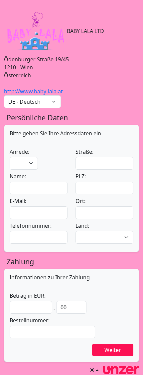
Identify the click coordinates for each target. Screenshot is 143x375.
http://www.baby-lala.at (33, 91)
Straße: (84, 151)
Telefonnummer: (31, 225)
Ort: (80, 201)
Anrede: (19, 151)
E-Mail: (18, 201)
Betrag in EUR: (28, 295)
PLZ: (80, 176)
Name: (18, 176)
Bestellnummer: (30, 320)
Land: (82, 225)
